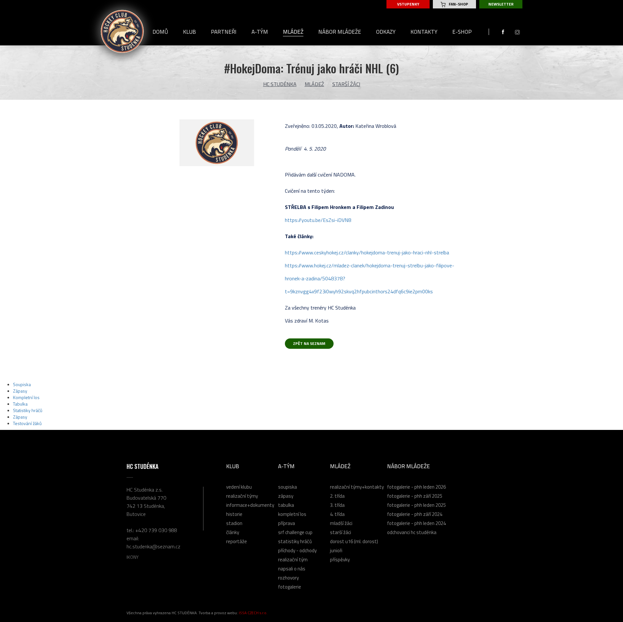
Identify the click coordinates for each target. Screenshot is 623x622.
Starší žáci (346, 84)
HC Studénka (280, 84)
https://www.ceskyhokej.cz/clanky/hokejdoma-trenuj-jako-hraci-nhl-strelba (367, 252)
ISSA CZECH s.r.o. (253, 613)
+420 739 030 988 (156, 530)
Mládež (314, 84)
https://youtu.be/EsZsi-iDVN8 (318, 220)
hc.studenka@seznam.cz (153, 546)
